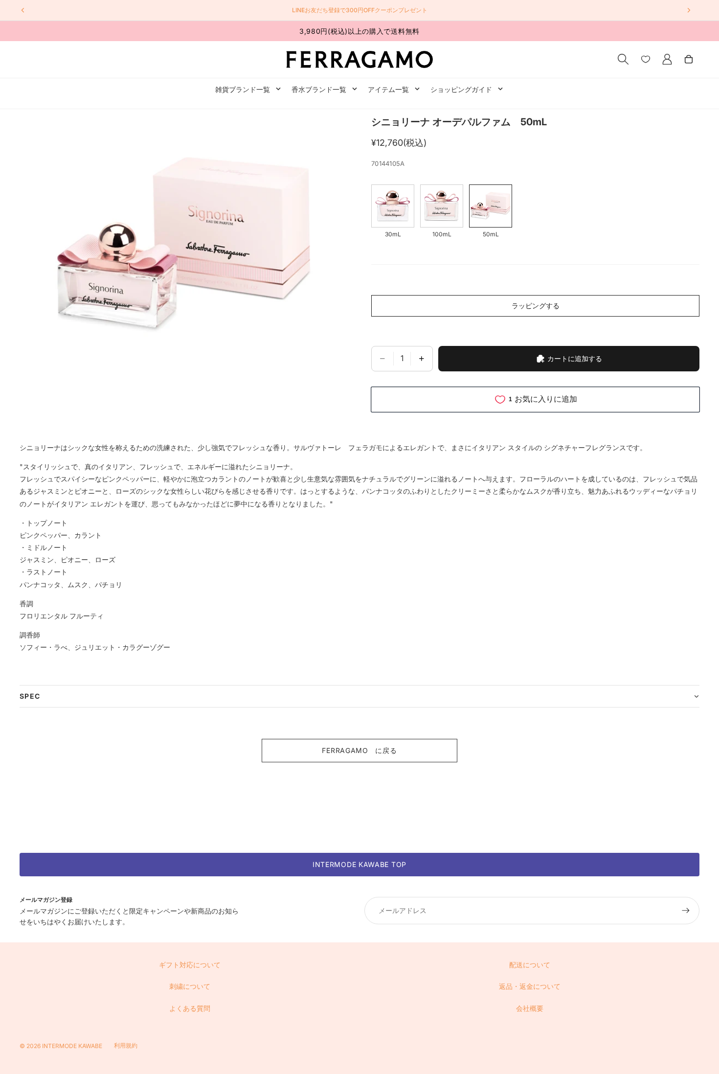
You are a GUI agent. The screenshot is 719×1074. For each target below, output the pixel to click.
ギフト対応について (190, 964)
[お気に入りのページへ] (645, 59)
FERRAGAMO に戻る (359, 750)
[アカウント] (667, 59)
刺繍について (189, 986)
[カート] (688, 59)
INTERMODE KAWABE (72, 1046)
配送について (529, 964)
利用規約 (125, 1045)
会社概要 (529, 1008)
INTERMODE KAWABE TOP (359, 864)
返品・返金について (530, 986)
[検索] (623, 59)
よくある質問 (189, 1008)
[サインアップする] (685, 910)
